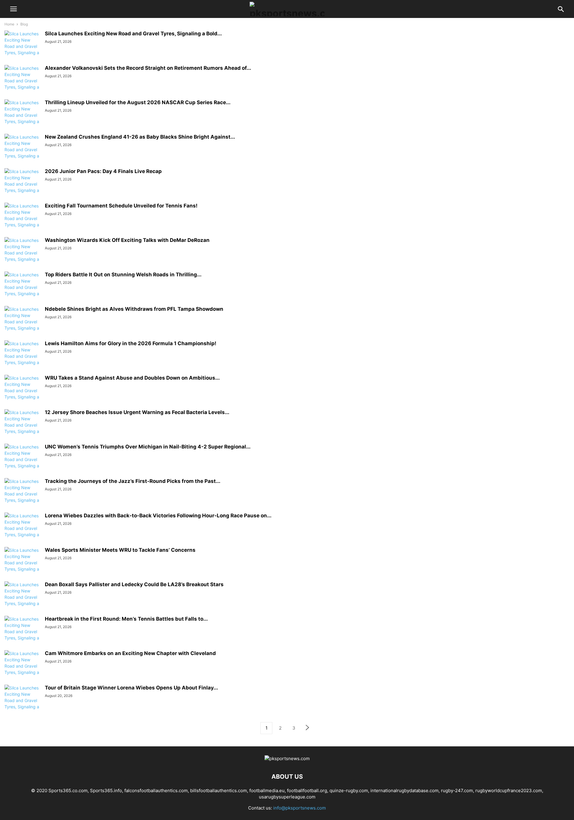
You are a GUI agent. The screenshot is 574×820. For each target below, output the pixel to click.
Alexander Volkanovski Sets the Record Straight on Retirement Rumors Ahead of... (148, 68)
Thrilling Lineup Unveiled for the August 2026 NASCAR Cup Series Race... (137, 102)
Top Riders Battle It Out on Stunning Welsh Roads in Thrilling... (123, 275)
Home (9, 24)
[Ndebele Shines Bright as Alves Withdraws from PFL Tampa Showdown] (22, 325)
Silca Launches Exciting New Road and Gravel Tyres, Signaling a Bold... (133, 34)
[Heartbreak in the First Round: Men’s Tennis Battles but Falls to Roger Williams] (22, 635)
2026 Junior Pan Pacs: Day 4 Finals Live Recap (103, 171)
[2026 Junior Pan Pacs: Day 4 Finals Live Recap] (22, 187)
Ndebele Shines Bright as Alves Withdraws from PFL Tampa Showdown (134, 309)
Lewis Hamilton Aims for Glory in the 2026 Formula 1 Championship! (130, 343)
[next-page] (308, 728)
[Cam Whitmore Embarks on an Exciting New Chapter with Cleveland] (22, 669)
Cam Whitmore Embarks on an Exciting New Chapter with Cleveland (130, 653)
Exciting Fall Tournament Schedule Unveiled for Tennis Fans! (121, 206)
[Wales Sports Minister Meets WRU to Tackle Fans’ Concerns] (22, 566)
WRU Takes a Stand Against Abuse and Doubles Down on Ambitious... (132, 378)
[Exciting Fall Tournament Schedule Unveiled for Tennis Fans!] (22, 221)
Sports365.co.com (68, 790)
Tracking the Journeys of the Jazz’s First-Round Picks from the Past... (132, 481)
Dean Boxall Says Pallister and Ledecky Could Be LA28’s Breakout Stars (134, 584)
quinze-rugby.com (348, 790)
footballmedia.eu (267, 790)
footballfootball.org (307, 790)
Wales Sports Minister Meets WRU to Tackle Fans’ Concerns (120, 550)
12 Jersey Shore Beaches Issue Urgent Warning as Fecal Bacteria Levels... (137, 412)
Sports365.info (106, 790)
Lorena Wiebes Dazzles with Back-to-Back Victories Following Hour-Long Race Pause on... (158, 516)
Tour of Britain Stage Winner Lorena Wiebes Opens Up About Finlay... (131, 688)
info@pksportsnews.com (299, 808)
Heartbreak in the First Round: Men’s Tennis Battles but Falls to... (126, 619)
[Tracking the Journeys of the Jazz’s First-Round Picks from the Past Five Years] (22, 497)
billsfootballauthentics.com (218, 790)
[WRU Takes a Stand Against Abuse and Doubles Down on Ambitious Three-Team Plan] (22, 394)
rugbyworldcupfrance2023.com (508, 790)
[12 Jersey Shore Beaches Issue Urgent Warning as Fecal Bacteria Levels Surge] (22, 428)
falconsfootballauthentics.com (156, 790)
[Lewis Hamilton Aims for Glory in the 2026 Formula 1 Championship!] (22, 359)
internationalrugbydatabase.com (404, 790)
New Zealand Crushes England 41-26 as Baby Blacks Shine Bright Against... (140, 137)
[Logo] (287, 758)
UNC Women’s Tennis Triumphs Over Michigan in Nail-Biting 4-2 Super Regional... (148, 447)
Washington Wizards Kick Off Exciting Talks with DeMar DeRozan (127, 240)
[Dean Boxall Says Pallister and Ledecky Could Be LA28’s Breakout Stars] (22, 600)
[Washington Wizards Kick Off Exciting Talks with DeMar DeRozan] (22, 256)
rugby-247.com (457, 790)
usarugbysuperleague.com (287, 797)
